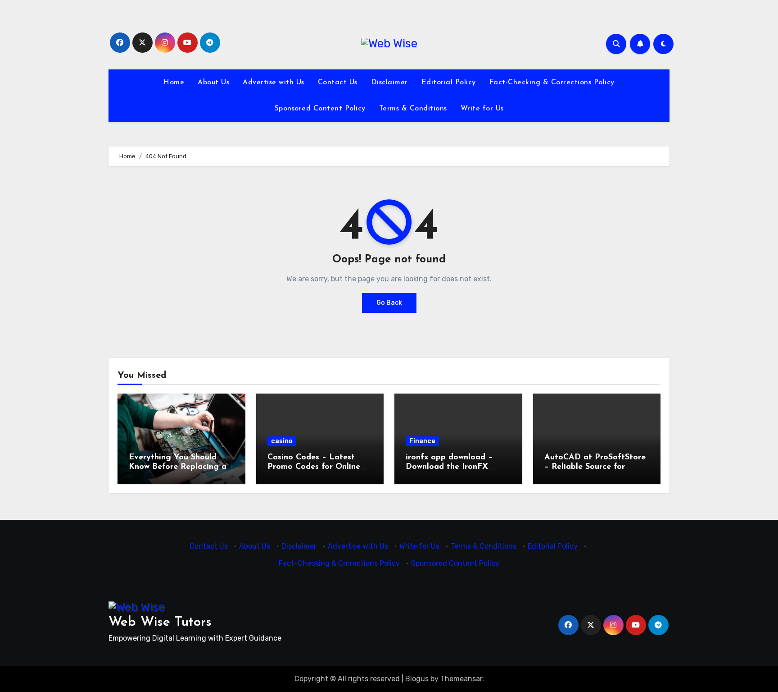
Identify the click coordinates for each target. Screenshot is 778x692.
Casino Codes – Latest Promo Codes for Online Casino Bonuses (313, 467)
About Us (213, 82)
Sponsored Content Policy (320, 108)
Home (173, 82)
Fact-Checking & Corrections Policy (552, 82)
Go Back (389, 303)
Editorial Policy (448, 82)
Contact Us (337, 82)
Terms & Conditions (413, 108)
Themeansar (461, 678)
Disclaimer (389, 82)
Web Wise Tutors (160, 622)
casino (282, 441)
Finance (422, 441)
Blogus (417, 678)
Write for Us (482, 108)
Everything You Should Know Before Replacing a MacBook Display (177, 467)
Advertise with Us (273, 82)
